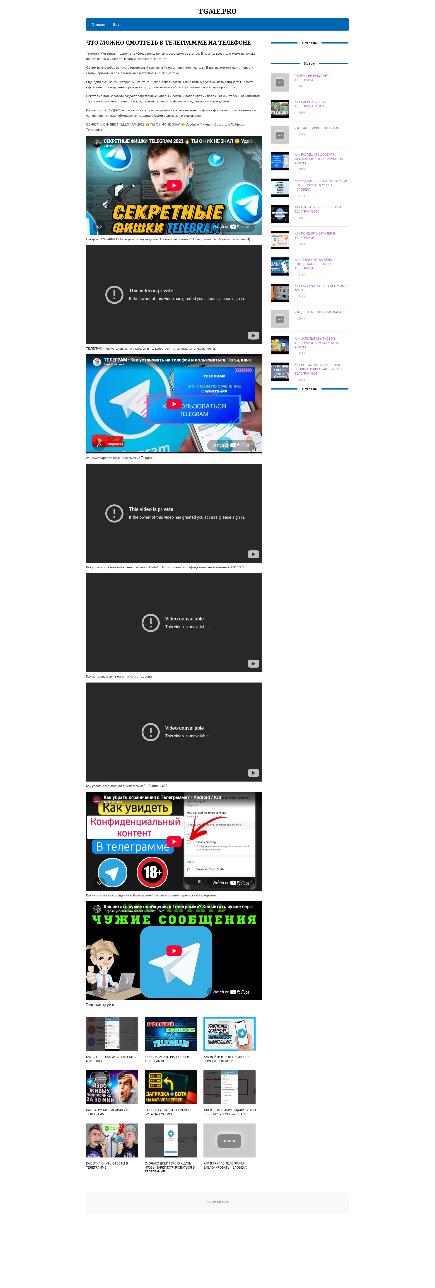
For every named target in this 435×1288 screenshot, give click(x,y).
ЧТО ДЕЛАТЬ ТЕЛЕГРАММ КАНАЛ (319, 312)
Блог (117, 24)
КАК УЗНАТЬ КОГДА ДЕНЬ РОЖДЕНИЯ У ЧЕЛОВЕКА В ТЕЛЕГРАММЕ (315, 263)
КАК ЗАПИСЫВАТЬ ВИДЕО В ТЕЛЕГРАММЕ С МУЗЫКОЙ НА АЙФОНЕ (317, 342)
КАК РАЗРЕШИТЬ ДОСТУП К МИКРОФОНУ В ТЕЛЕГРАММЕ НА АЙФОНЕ (319, 158)
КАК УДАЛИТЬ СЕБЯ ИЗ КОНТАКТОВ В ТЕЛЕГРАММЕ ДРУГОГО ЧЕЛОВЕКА (321, 185)
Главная (98, 24)
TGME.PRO (217, 11)
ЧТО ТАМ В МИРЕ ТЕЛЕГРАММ (317, 128)
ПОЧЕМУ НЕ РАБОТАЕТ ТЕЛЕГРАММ (312, 77)
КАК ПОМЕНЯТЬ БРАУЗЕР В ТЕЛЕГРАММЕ (315, 235)
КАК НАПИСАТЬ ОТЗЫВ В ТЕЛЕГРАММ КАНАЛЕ (313, 104)
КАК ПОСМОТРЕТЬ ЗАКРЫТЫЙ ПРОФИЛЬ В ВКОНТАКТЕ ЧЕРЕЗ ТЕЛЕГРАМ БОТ (318, 369)
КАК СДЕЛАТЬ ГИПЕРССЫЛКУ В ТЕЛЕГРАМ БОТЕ (318, 209)
